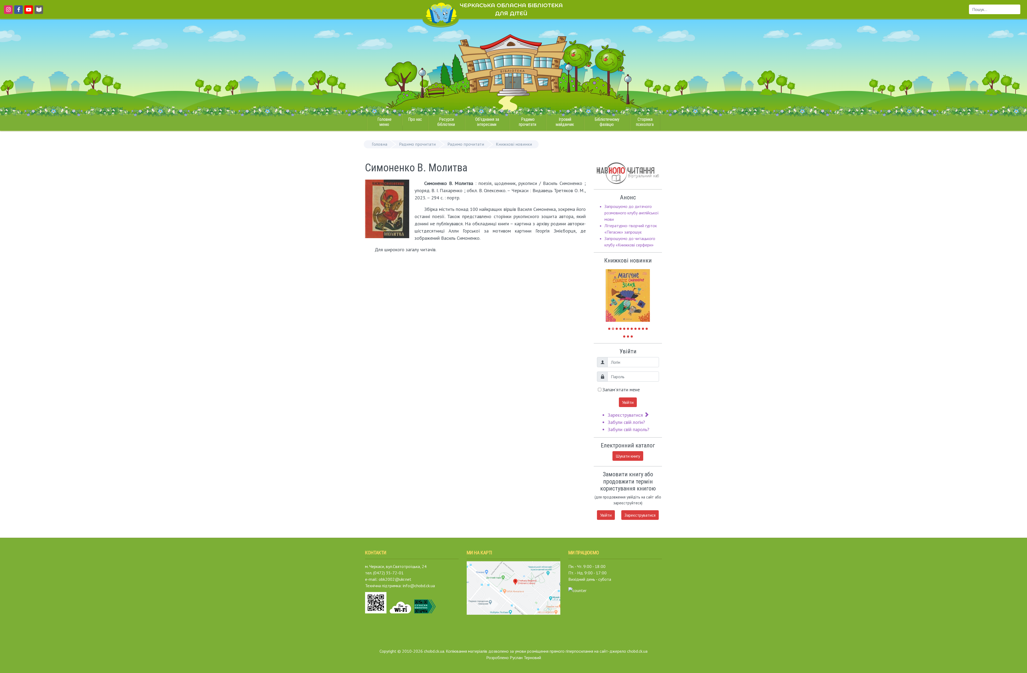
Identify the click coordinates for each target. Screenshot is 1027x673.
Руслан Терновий (525, 657)
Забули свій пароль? (628, 429)
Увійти (628, 402)
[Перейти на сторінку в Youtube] (27, 12)
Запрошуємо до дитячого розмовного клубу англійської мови (631, 213)
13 (628, 336)
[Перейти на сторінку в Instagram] (7, 12)
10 (643, 329)
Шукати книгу (628, 456)
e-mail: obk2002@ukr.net (388, 579)
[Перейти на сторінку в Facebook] (17, 12)
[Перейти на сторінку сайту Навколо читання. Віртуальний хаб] (39, 12)
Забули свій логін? (626, 422)
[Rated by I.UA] (577, 590)
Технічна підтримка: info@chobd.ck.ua (400, 585)
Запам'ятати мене (621, 389)
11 (647, 329)
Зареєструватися (626, 415)
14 (632, 336)
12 (624, 336)
